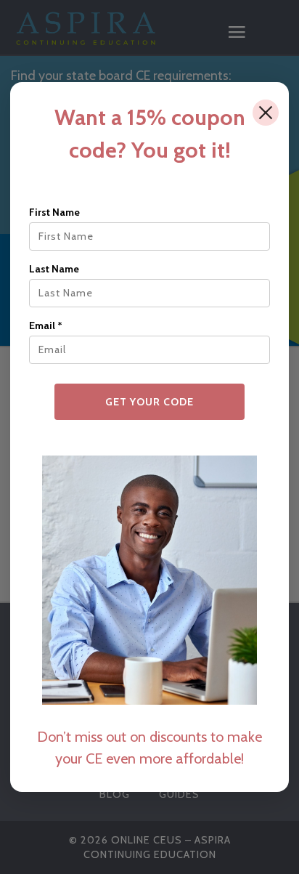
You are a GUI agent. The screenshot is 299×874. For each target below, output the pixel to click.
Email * (45, 325)
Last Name (54, 268)
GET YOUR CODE (149, 401)
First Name (54, 212)
